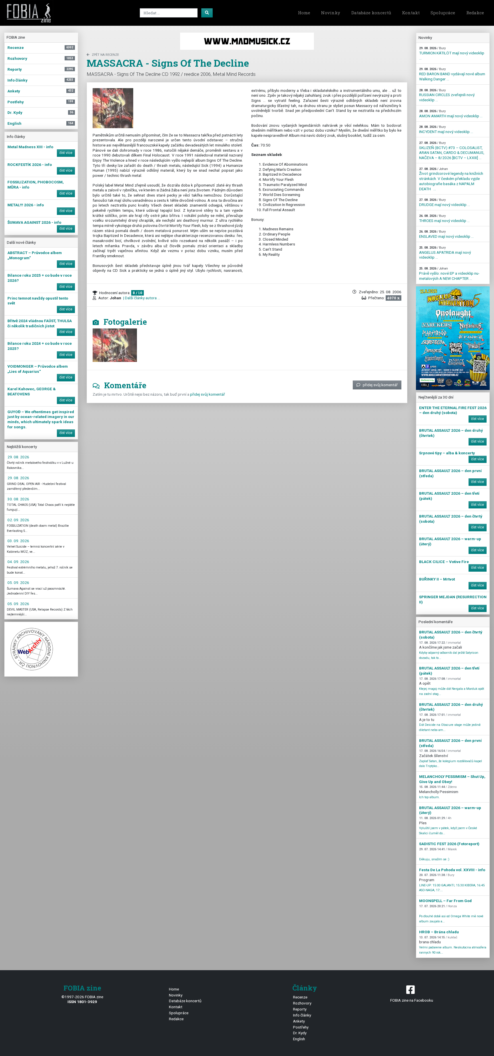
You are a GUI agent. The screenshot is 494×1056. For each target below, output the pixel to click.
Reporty (299, 1009)
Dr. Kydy (299, 1033)
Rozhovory (302, 1003)
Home (304, 12)
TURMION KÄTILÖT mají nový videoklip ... (451, 53)
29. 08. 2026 (18, 457)
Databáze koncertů (371, 12)
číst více (65, 153)
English (299, 1039)
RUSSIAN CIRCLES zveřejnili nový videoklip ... (447, 95)
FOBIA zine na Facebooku (411, 1000)
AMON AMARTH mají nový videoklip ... (451, 113)
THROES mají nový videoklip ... (444, 218)
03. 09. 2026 (18, 540)
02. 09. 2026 (18, 520)
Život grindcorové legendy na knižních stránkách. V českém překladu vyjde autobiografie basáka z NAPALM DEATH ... (451, 179)
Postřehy (300, 1027)
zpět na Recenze (105, 55)
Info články (302, 1015)
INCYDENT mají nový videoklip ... (446, 129)
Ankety (299, 1021)
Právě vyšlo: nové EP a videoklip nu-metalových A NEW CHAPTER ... (449, 273)
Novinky (330, 12)
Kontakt (411, 12)
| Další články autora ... (141, 298)
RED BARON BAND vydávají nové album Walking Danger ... (452, 74)
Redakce (475, 12)
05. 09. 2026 (18, 582)
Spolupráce (443, 12)
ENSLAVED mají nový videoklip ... (446, 234)
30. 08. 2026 (18, 499)
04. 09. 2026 (18, 561)
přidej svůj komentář (380, 385)
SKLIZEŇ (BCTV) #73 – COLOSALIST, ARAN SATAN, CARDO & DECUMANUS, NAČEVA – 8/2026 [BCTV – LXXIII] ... (451, 150)
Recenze (300, 997)
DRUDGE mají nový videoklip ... (444, 202)
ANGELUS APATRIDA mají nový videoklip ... (445, 252)
